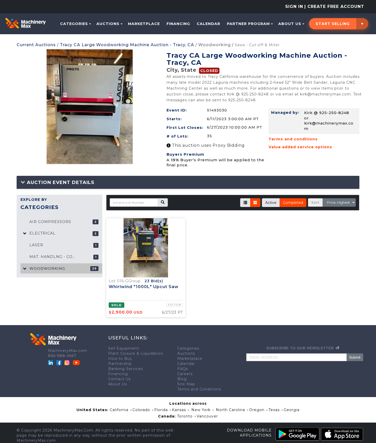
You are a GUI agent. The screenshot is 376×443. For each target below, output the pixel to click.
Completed (293, 202)
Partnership (120, 363)
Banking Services (125, 368)
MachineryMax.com (67, 350)
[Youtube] (76, 362)
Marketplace (144, 23)
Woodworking (214, 44)
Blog (182, 379)
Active (271, 202)
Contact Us (119, 379)
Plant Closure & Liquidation (135, 353)
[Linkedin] (51, 362)
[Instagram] (67, 362)
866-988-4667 (62, 355)
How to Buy (120, 358)
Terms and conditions (293, 139)
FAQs (182, 368)
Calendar (208, 23)
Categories (74, 23)
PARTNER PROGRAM (248, 23)
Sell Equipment (123, 348)
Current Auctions (36, 44)
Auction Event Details (59, 182)
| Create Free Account (334, 6)
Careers (185, 374)
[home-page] (25, 23)
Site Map (186, 384)
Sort (315, 202)
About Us (289, 23)
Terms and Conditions (199, 389)
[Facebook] (58, 362)
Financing (178, 23)
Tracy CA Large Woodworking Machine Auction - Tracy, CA (127, 44)
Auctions (107, 23)
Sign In (294, 6)
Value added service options (300, 147)
